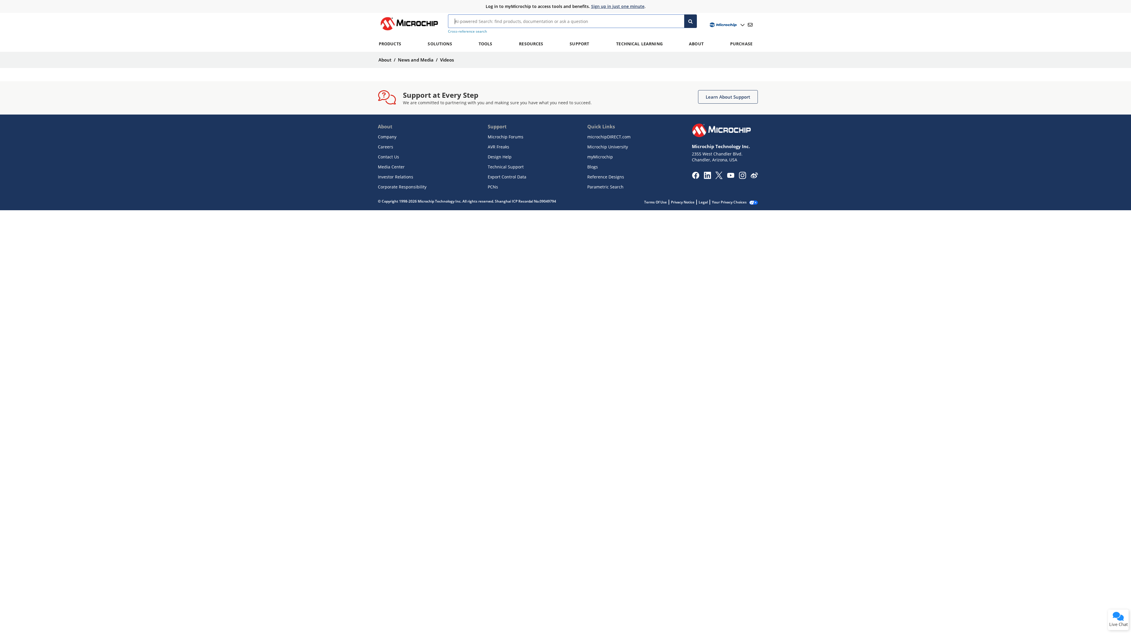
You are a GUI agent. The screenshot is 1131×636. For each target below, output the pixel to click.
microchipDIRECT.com (609, 137)
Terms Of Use (655, 202)
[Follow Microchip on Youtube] (730, 176)
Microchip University (607, 147)
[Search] (690, 21)
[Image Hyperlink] (409, 30)
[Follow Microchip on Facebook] (695, 177)
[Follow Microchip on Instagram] (742, 177)
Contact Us (388, 157)
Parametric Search (605, 187)
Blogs (592, 167)
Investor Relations (395, 177)
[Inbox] (750, 24)
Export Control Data (507, 177)
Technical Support (506, 167)
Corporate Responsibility (402, 187)
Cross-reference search (467, 31)
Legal (703, 202)
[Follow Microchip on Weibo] (754, 177)
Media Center (391, 167)
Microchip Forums (505, 137)
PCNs (493, 187)
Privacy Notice (683, 202)
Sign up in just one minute (617, 6)
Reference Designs (605, 177)
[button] (728, 97)
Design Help (500, 157)
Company (387, 137)
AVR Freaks (498, 147)
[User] (726, 24)
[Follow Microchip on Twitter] (718, 177)
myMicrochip (600, 157)
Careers (385, 147)
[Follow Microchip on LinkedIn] (707, 177)
